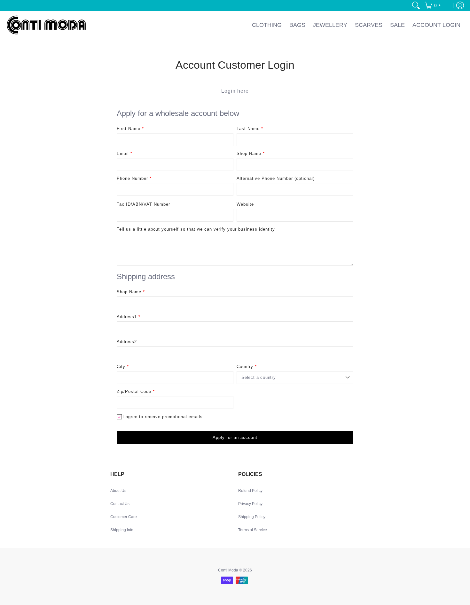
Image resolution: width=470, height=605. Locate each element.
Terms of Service (252, 530)
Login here (235, 91)
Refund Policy (250, 490)
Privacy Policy (250, 504)
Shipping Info (121, 530)
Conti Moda (228, 570)
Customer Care (123, 517)
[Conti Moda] (46, 25)
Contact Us (119, 504)
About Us (118, 490)
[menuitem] (416, 5)
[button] (437, 5)
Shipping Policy (251, 517)
